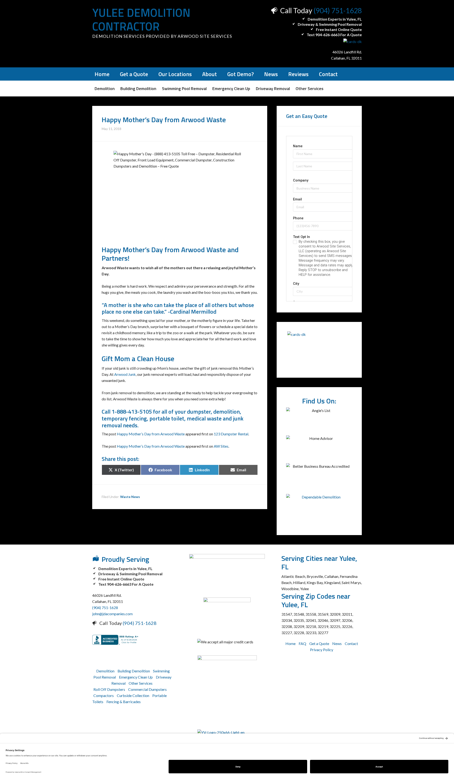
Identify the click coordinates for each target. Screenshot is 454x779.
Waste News (130, 497)
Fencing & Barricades (123, 701)
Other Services (141, 683)
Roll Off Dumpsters (109, 689)
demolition (226, 411)
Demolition (105, 671)
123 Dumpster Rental (231, 434)
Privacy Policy (321, 649)
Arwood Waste (203, 249)
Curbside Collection (133, 695)
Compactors (103, 695)
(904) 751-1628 (338, 10)
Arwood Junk (125, 374)
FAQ (302, 643)
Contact (351, 643)
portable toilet (166, 418)
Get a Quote (319, 643)
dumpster (199, 411)
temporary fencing (124, 418)
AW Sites (221, 446)
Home (290, 643)
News (337, 643)
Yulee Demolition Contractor (141, 19)
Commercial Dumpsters (147, 689)
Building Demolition (134, 671)
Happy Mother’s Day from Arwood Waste (151, 434)
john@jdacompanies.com (112, 613)
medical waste (204, 418)
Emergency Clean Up (136, 677)
